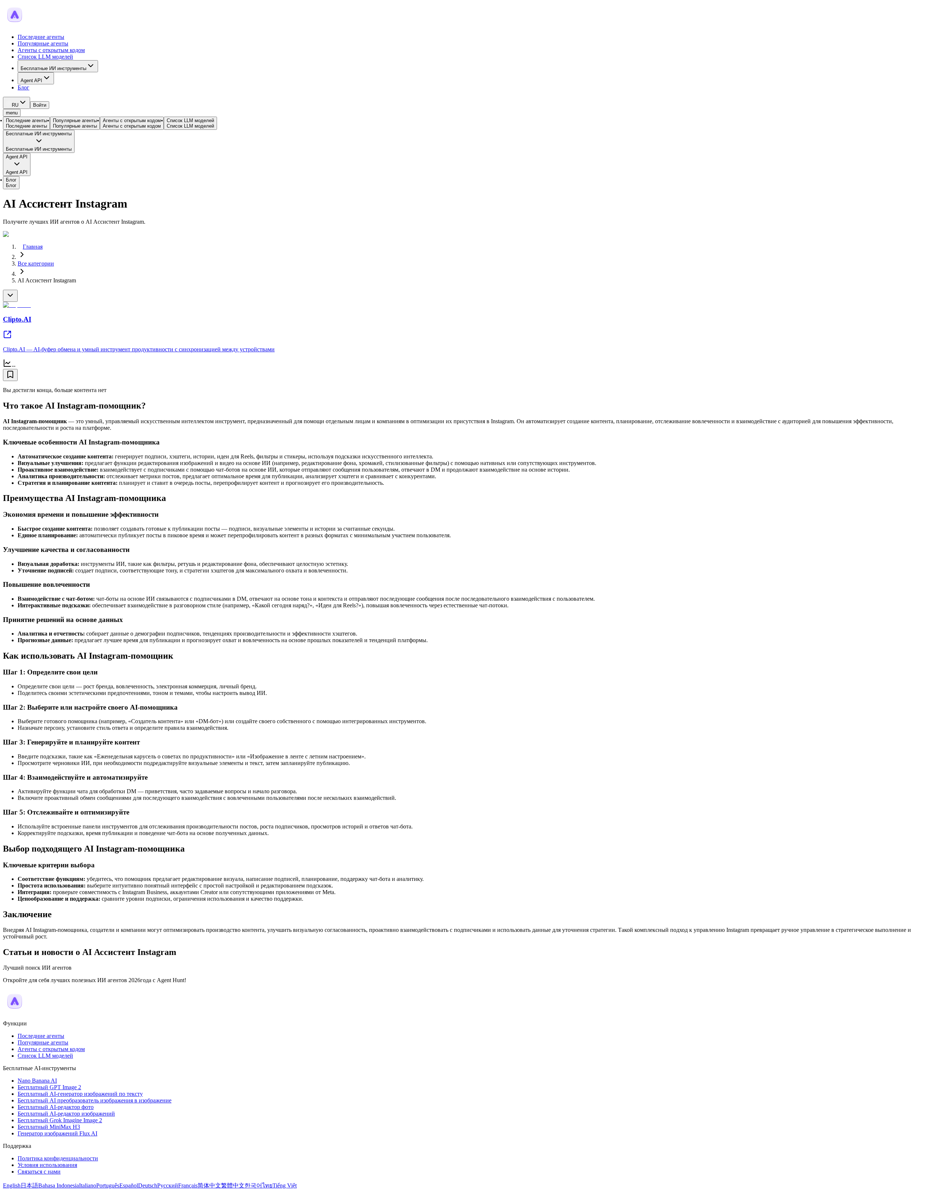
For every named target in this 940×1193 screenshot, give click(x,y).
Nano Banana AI (37, 1080)
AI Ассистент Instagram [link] (47, 280)
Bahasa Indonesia (58, 1185)
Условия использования (47, 1165)
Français (188, 1185)
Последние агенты (41, 37)
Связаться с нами (39, 1171)
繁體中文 (233, 1185)
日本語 (29, 1185)
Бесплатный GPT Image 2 (49, 1087)
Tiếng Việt (284, 1185)
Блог (23, 87)
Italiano (87, 1185)
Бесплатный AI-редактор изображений (66, 1113)
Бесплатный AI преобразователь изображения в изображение (94, 1100)
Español (128, 1185)
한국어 (253, 1185)
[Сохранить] (10, 375)
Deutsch (147, 1185)
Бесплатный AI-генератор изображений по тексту (80, 1094)
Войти (39, 105)
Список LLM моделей (45, 57)
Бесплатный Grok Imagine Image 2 (60, 1120)
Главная (33, 247)
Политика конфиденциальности (58, 1158)
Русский (167, 1185)
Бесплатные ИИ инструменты (53, 68)
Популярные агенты (43, 43)
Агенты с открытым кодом (51, 50)
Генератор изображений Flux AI (57, 1133)
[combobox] (16, 103)
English (12, 1185)
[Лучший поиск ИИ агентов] (14, 1011)
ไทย (267, 1185)
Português (107, 1185)
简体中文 (209, 1185)
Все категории (36, 263)
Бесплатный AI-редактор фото (56, 1107)
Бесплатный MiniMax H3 (49, 1127)
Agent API (31, 80)
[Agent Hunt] (14, 24)
